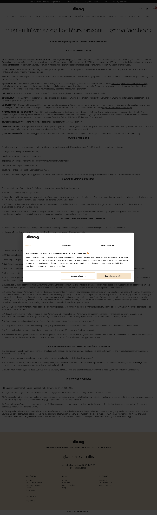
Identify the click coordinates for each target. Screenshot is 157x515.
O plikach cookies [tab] (106, 245)
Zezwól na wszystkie (113, 276)
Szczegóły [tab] (66, 245)
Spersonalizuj (77, 276)
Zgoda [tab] (28, 245)
